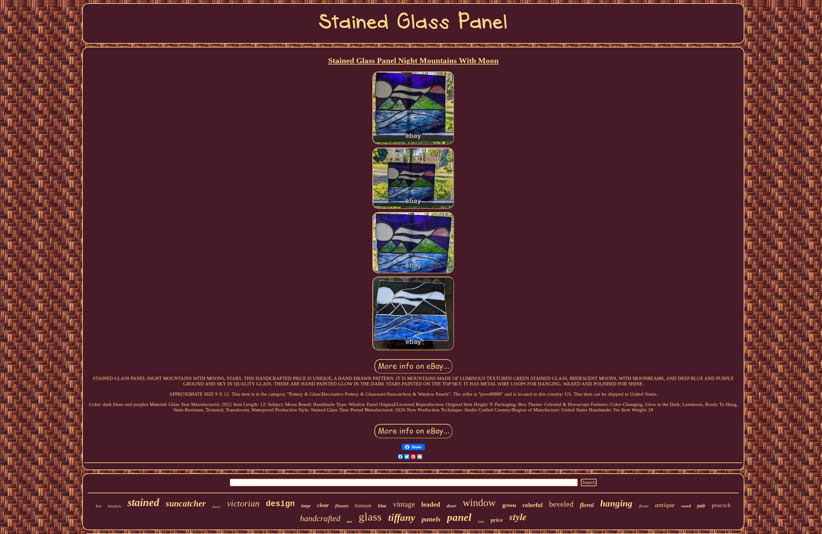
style (518, 516)
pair (701, 505)
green (509, 505)
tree (349, 521)
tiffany (401, 517)
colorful (532, 505)
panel (459, 517)
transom (363, 505)
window (479, 502)
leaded (430, 504)
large (305, 506)
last (98, 506)
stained (143, 502)
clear (323, 505)
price (497, 520)
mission (114, 506)
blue (382, 505)
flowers (341, 506)
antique (665, 504)
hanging (616, 503)
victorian (243, 503)
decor (216, 507)
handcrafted (320, 518)
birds (481, 521)
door (451, 505)
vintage (404, 504)
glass (370, 517)
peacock (721, 505)
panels (431, 519)
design (280, 504)
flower (644, 506)
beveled (561, 504)
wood (686, 506)
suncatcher (186, 503)
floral (587, 505)
